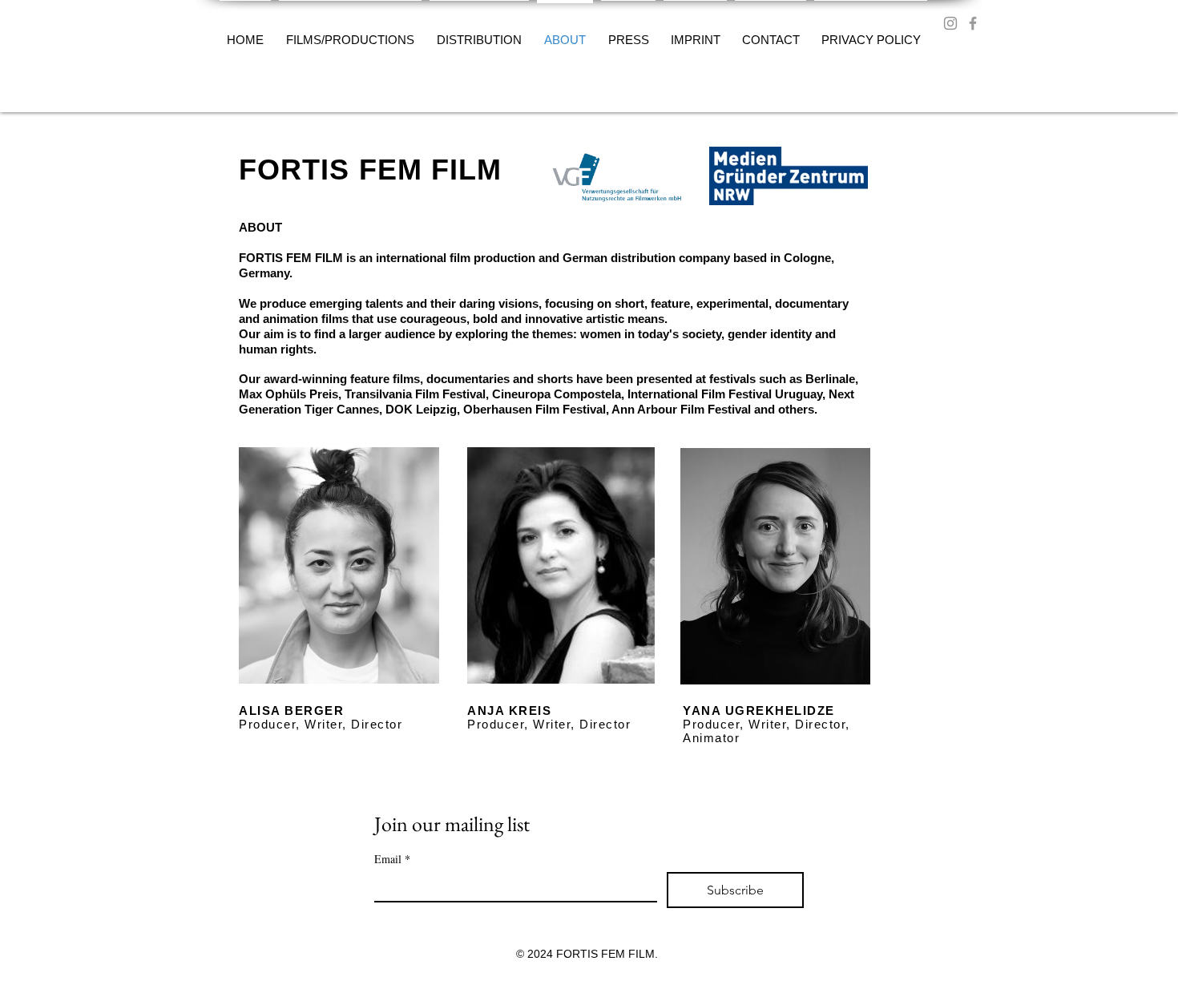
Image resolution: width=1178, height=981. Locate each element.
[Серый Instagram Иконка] (950, 23)
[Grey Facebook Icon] (973, 23)
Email (392, 859)
